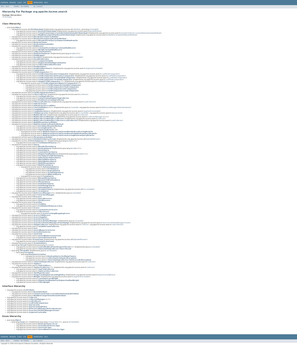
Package (13, 2)
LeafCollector (89, 102)
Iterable (72, 53)
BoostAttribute (95, 31)
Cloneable (93, 29)
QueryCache (116, 113)
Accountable (77, 57)
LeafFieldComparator (110, 74)
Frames (16, 6)
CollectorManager (95, 117)
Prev (2, 6)
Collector (84, 94)
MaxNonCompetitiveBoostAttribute (122, 35)
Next (7, 6)
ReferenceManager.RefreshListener (116, 107)
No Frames (25, 6)
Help (46, 2)
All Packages (7, 17)
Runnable (49, 245)
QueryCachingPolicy (106, 275)
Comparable (53, 322)
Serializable (51, 251)
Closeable (75, 107)
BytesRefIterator (93, 139)
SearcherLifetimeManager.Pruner (116, 223)
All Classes (38, 6)
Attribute (77, 29)
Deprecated (38, 2)
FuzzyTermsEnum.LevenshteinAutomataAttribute (141, 33)
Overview (4, 2)
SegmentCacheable (94, 68)
